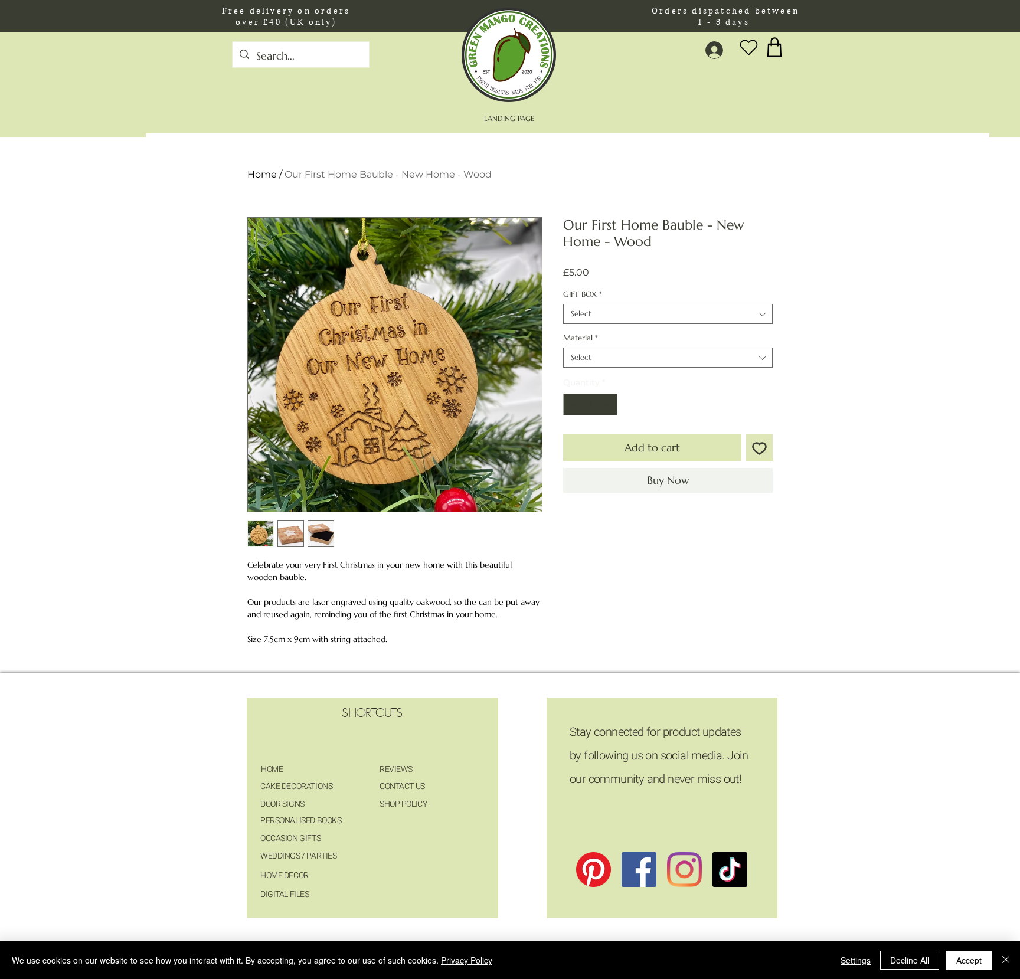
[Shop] (774, 47)
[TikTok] (729, 869)
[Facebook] (639, 869)
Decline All (909, 960)
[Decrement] (572, 404)
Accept (969, 960)
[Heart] (748, 47)
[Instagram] (684, 869)
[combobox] (668, 314)
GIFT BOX (582, 294)
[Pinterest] (593, 869)
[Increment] (608, 404)
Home (262, 174)
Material (580, 338)
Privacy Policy (466, 960)
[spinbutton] (590, 404)
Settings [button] (856, 960)
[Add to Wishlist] (759, 447)
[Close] (1006, 960)
